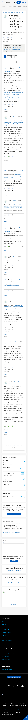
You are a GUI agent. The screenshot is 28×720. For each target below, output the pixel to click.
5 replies (6, 111)
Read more (14, 560)
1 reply (5, 195)
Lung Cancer (6, 467)
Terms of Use (4, 709)
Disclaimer (4, 635)
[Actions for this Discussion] (24, 38)
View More (14, 440)
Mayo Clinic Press (5, 656)
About (3, 621)
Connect (7, 2)
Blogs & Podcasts (22, 6)
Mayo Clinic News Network (7, 669)
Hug (11, 39)
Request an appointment (14, 514)
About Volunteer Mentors (7, 629)
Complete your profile (14, 582)
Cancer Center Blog (5, 651)
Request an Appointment (14, 677)
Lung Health (6, 479)
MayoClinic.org (5, 700)
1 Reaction (6, 160)
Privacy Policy (11, 709)
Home (3, 6)
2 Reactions (6, 331)
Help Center (4, 637)
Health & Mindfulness (8, 496)
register (16, 445)
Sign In (24, 2)
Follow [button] (22, 460)
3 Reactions (5, 41)
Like (4, 39)
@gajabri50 (16, 381)
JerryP (15, 29)
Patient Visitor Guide (6, 659)
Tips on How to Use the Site (14, 570)
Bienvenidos (14, 604)
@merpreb (21, 67)
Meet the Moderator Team (7, 627)
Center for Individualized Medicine (8, 653)
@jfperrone (7, 71)
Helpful (8, 39)
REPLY (5, 109)
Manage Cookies (18, 709)
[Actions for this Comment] (23, 105)
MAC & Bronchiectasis (8, 473)
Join (19, 2)
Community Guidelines (6, 632)
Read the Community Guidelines (11, 532)
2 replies (6, 164)
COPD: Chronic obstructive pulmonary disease (13, 12)
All (24, 457)
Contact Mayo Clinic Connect (7, 640)
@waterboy (13, 301)
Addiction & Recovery (8, 484)
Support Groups (11, 6)
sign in (11, 445)
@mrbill (14, 341)
